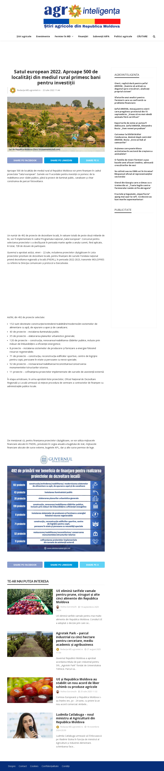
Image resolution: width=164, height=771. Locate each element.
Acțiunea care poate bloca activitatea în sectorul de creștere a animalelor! (133, 151)
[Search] (154, 36)
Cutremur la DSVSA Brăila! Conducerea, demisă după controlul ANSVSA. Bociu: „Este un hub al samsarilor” (133, 138)
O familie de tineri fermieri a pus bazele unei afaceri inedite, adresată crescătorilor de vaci (134, 162)
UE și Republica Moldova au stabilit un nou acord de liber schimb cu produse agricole (77, 683)
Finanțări (83, 36)
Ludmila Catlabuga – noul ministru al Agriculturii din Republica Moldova (75, 718)
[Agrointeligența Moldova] (82, 16)
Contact (23, 766)
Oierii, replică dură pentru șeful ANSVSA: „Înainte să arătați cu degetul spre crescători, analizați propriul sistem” (132, 87)
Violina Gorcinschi (68, 606)
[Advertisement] (82, 51)
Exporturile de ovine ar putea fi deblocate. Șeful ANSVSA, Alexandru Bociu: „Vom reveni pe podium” (133, 126)
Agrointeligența (127, 75)
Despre (12, 766)
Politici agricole (123, 36)
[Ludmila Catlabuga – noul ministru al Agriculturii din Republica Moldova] (30, 725)
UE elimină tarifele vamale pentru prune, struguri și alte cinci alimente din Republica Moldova (78, 596)
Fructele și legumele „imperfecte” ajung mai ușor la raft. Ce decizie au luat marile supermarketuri (133, 197)
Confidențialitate (50, 766)
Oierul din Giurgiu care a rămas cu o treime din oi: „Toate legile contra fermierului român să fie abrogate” (133, 185)
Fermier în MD (63, 36)
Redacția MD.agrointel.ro (29, 90)
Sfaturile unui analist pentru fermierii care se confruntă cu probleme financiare (130, 100)
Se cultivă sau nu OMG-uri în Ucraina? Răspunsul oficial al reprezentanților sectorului (134, 174)
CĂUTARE (142, 36)
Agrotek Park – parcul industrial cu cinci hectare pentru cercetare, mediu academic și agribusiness (75, 638)
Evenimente (43, 36)
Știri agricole (24, 36)
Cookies (34, 766)
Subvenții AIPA (101, 36)
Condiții (66, 766)
